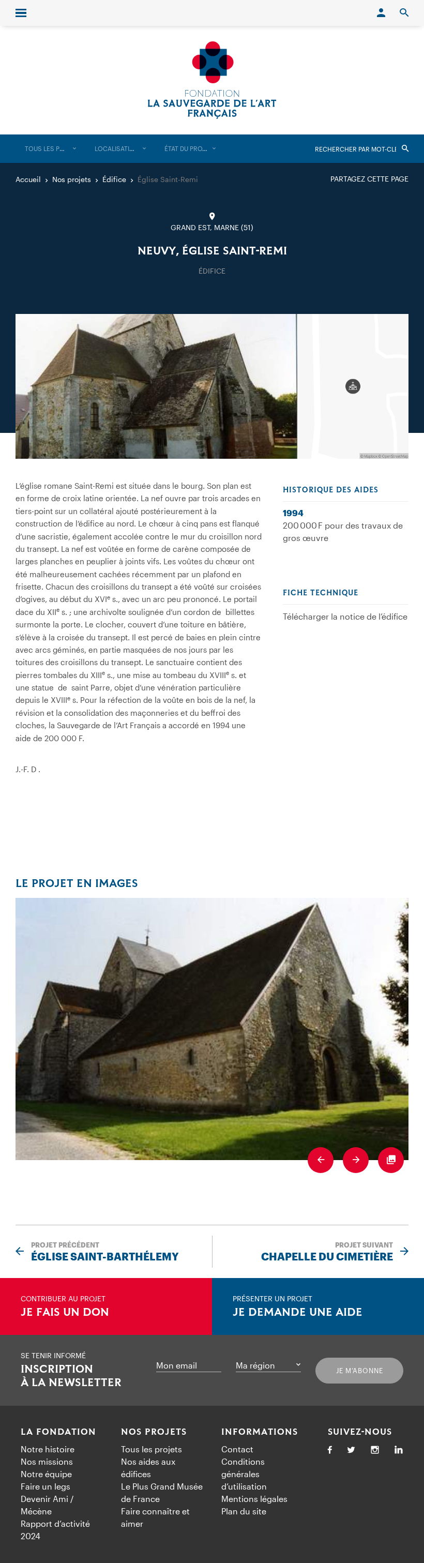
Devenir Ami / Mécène (47, 1505)
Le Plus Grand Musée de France (162, 1492)
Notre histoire (47, 1449)
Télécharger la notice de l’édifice (345, 616)
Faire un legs (45, 1486)
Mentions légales (254, 1499)
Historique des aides (330, 490)
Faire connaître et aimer (155, 1517)
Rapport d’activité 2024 (55, 1530)
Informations (259, 1432)
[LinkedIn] (398, 1450)
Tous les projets (151, 1449)
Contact (237, 1449)
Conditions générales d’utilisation (244, 1473)
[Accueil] (212, 80)
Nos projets (154, 1432)
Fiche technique (320, 593)
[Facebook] (330, 1450)
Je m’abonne (359, 1370)
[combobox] (50, 148)
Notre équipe (46, 1474)
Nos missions (47, 1461)
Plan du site (243, 1511)
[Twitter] (351, 1450)
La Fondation (58, 1432)
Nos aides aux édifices (148, 1467)
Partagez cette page (369, 178)
